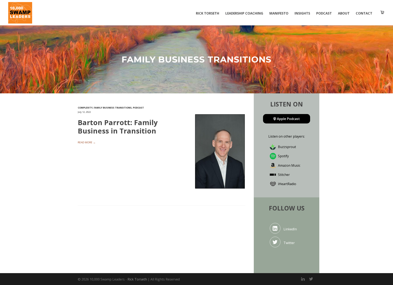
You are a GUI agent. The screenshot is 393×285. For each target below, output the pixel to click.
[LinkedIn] (303, 279)
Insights (302, 13)
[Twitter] (311, 279)
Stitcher (284, 174)
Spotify (283, 156)
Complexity (85, 107)
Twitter (289, 243)
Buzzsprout (287, 147)
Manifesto (278, 13)
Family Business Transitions (113, 107)
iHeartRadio (287, 184)
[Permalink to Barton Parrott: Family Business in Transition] (220, 151)
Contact (364, 13)
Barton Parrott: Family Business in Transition (118, 127)
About (344, 13)
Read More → (87, 142)
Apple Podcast (288, 118)
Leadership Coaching (244, 13)
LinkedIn (290, 229)
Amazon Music (289, 165)
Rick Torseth (207, 13)
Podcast (324, 13)
